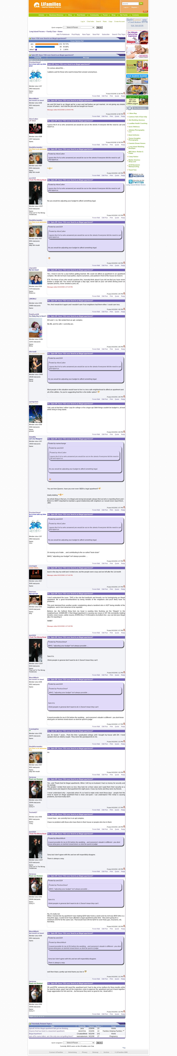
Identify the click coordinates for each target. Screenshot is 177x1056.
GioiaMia (32, 437)
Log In (126, 7)
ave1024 (32, 178)
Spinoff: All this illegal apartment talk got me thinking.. (49, 1028)
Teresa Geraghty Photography (134, 139)
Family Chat (51, 32)
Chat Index (90, 21)
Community (94, 15)
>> (43, 60)
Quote (117, 96)
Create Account (119, 21)
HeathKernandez (35, 147)
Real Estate (81, 15)
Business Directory (56, 15)
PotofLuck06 (34, 314)
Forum (105, 15)
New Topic (86, 34)
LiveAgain (33, 566)
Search (98, 21)
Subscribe (106, 34)
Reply (123, 96)
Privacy (84, 1052)
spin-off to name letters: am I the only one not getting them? (51, 1036)
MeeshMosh (34, 99)
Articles (41, 15)
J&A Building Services (137, 120)
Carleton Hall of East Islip (138, 117)
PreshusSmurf (35, 62)
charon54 (33, 268)
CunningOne (34, 729)
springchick (33, 402)
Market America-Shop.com (134, 160)
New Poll (96, 34)
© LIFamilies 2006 (121, 1052)
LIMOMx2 (32, 299)
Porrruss (32, 592)
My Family (123, 15)
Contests (135, 15)
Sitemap (95, 1052)
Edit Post (105, 96)
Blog (70, 15)
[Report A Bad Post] (124, 93)
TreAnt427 (33, 812)
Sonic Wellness (134, 127)
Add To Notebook (63, 34)
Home (60, 32)
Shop (113, 15)
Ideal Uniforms (134, 135)
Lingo (110, 21)
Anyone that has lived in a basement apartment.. (47, 1031)
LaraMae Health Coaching (138, 123)
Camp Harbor (133, 156)
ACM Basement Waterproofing (134, 165)
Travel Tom (132, 170)
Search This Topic (118, 34)
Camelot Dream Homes (137, 143)
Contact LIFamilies (56, 1052)
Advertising (72, 1052)
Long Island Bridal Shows (135, 185)
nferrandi (32, 352)
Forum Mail (96, 96)
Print (111, 96)
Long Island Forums (37, 32)
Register (135, 7)
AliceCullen (33, 119)
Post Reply (76, 34)
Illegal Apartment (35, 1034)
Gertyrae (32, 777)
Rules (105, 21)
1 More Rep (133, 113)
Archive (106, 1052)
